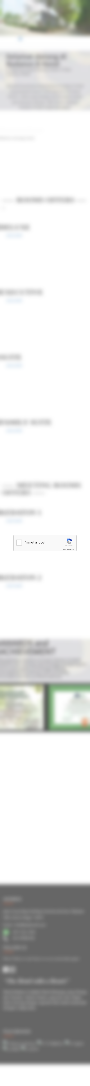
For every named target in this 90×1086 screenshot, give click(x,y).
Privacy (65, 549)
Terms (71, 549)
